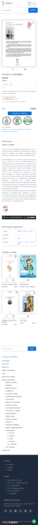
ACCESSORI (5, 361)
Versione (4, 80)
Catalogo (10, 467)
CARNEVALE (9, 391)
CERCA (33, 10)
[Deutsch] (7, 522)
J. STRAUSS (11, 441)
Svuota (4, 88)
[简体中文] (2, 522)
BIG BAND (9, 385)
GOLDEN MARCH (11, 413)
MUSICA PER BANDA (18, 129)
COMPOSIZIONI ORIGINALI (14, 396)
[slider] (32, 217)
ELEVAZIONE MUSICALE (13, 408)
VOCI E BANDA (10, 447)
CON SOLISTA (10, 399)
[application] (19, 217)
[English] (5, 522)
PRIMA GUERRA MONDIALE (14, 427)
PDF (19, 244)
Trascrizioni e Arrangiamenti (11, 131)
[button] (33, 22)
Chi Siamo (10, 464)
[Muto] (28, 217)
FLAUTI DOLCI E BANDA (13, 410)
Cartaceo (31, 242)
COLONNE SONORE (12, 394)
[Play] (4, 217)
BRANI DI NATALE (11, 388)
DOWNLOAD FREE (11, 405)
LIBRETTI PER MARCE (8, 370)
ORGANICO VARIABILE (12, 425)
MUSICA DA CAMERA (8, 376)
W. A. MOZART (12, 444)
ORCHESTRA (6, 450)
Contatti (10, 470)
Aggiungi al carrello (19, 113)
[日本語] (12, 522)
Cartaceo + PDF (22, 242)
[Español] (17, 522)
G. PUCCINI (10, 433)
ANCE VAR (5, 364)
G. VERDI (9, 129)
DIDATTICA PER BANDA (13, 402)
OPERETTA (9, 422)
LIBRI (3, 373)
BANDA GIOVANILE (11, 382)
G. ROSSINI (10, 436)
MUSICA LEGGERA (11, 419)
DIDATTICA (5, 367)
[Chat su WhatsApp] (34, 521)
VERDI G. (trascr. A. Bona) (25, 231)
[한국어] (14, 522)
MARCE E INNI (10, 416)
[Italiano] (10, 522)
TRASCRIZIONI (27, 129)
